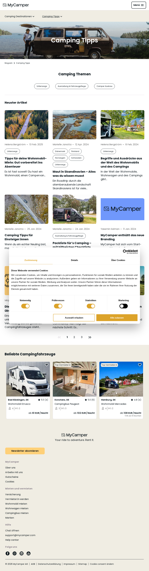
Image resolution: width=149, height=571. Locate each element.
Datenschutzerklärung (49, 564)
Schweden (76, 157)
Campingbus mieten (17, 513)
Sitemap (82, 564)
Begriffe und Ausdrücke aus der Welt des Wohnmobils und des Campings (121, 162)
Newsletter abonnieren (25, 451)
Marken (9, 517)
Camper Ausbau (104, 86)
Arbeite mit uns (14, 472)
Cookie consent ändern (102, 564)
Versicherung (13, 494)
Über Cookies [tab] (118, 260)
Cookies (9, 481)
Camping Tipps (51, 16)
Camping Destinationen (18, 16)
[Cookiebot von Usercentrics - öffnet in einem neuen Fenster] (125, 251)
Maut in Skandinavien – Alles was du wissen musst (74, 174)
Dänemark (60, 151)
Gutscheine (11, 477)
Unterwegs (42, 86)
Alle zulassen (117, 317)
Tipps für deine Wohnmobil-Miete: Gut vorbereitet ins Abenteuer (26, 162)
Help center (12, 540)
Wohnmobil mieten (16, 503)
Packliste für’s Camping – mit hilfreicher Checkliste (72, 245)
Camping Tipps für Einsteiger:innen (19, 237)
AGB (33, 564)
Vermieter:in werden (17, 499)
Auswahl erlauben (74, 317)
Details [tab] (74, 260)
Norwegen (60, 157)
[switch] (58, 306)
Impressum (69, 564)
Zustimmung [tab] (30, 260)
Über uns (10, 467)
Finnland (75, 151)
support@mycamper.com (20, 535)
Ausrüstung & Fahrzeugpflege (72, 86)
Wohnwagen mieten (16, 508)
